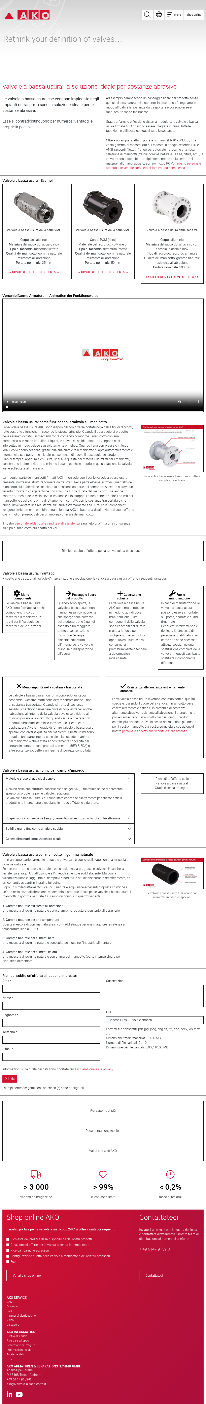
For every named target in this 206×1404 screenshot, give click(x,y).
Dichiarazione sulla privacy (94, 1069)
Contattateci (154, 1275)
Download (13, 1306)
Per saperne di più (103, 1111)
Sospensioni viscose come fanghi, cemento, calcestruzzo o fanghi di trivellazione (63, 818)
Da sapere (13, 1324)
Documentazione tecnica (103, 1131)
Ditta (6, 981)
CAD (9, 1301)
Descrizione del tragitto (21, 1345)
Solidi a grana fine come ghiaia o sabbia (34, 828)
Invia (11, 1079)
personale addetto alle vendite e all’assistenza (47, 523)
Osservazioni (115, 981)
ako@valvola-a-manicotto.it (26, 1384)
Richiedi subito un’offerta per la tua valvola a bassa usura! (103, 551)
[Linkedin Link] (9, 1394)
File (108, 1012)
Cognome (10, 1015)
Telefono (9, 1032)
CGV (9, 1359)
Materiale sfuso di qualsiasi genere (30, 778)
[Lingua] (159, 15)
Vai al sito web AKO (103, 1151)
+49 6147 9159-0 (19, 1379)
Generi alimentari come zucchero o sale (33, 839)
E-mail (7, 1049)
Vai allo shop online (27, 1275)
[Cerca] (147, 15)
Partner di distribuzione (21, 1315)
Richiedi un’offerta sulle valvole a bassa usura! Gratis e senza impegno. (172, 783)
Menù (177, 14)
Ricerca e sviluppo (18, 1340)
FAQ (9, 1311)
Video (10, 1320)
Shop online (194, 14)
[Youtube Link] (19, 1394)
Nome (7, 998)
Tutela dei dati (15, 1354)
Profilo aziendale (17, 1336)
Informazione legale (19, 1349)
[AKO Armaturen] (26, 14)
